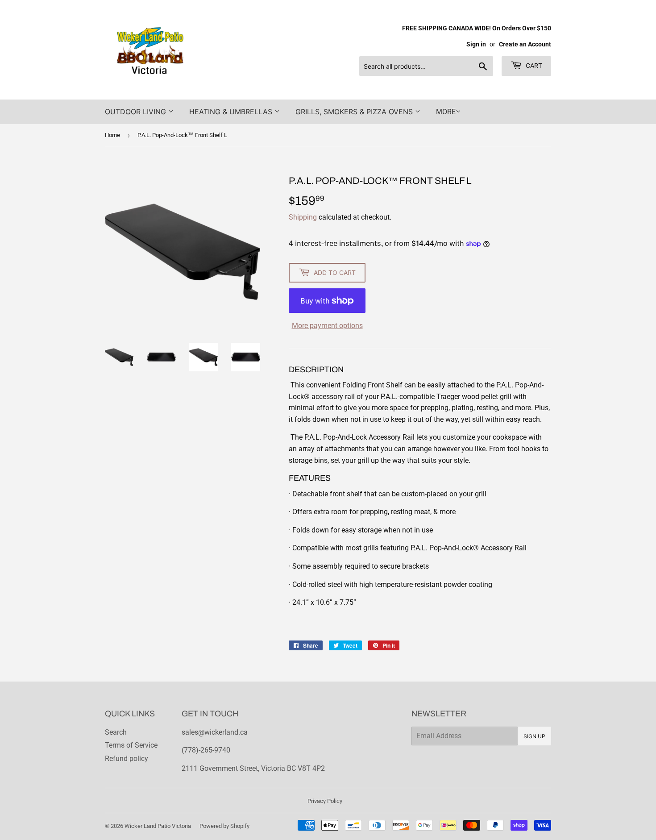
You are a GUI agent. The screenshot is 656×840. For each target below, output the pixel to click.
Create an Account (525, 44)
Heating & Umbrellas (231, 111)
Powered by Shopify (224, 826)
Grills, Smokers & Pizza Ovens (355, 111)
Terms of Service (131, 745)
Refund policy (126, 758)
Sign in (476, 44)
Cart (533, 65)
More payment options (327, 325)
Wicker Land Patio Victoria (158, 826)
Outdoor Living (136, 111)
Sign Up (534, 736)
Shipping (303, 217)
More (446, 112)
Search (116, 732)
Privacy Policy (324, 801)
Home (112, 135)
